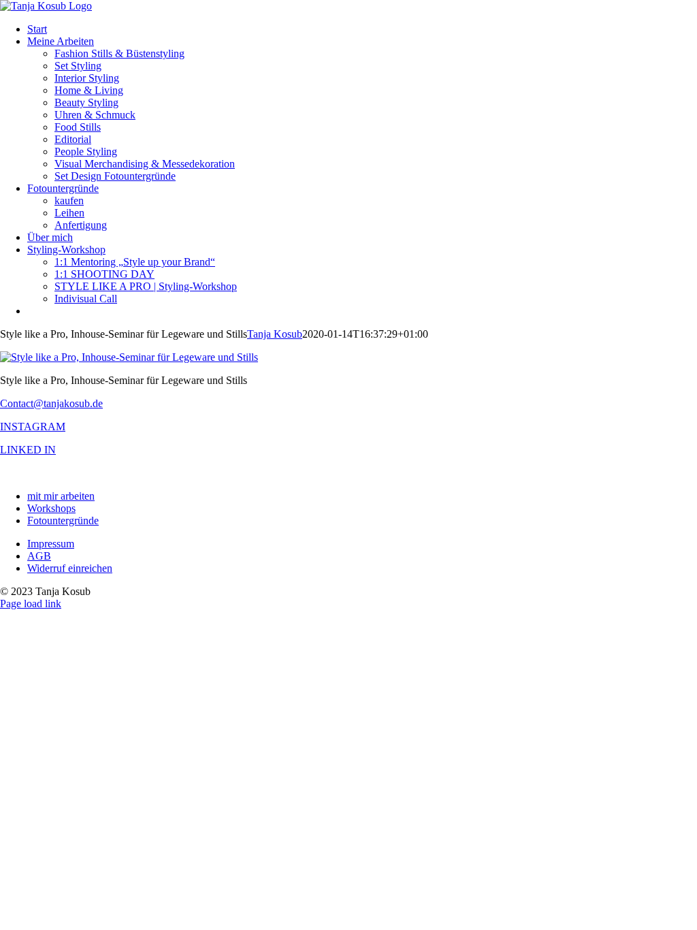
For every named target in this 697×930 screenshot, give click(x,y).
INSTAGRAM (32, 426)
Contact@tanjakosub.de (51, 403)
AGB (39, 556)
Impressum (50, 543)
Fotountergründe (63, 520)
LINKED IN (28, 449)
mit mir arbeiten (61, 496)
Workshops (51, 508)
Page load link (30, 603)
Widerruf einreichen (69, 568)
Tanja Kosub (274, 334)
